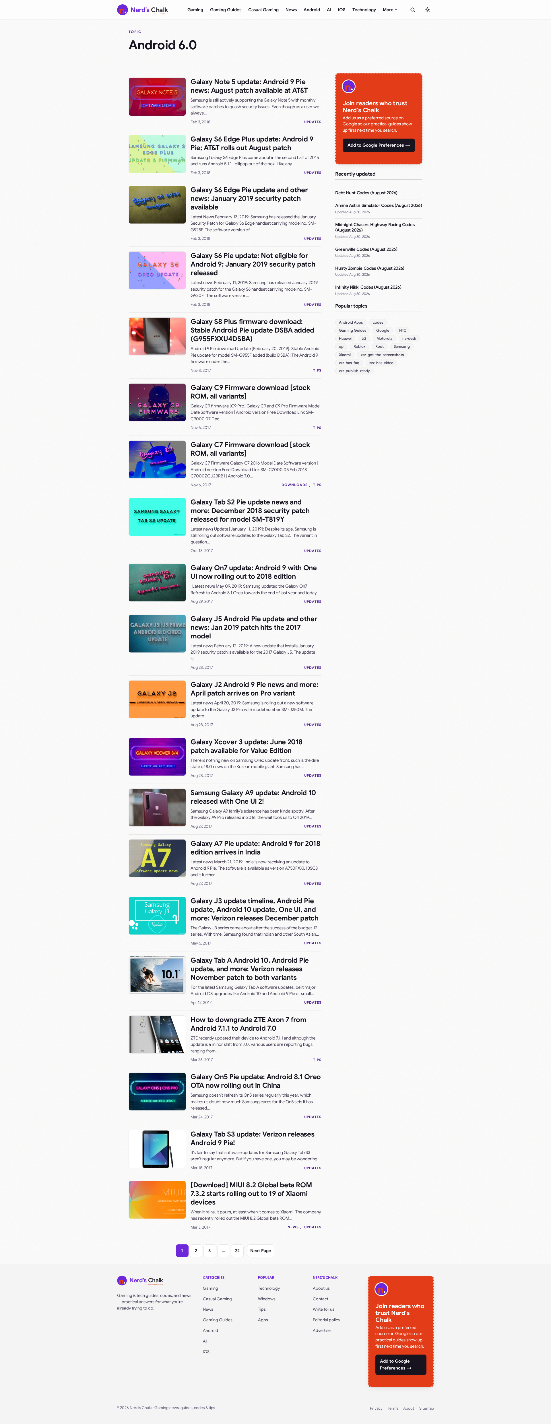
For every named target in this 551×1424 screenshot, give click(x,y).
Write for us (323, 1309)
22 (237, 1250)
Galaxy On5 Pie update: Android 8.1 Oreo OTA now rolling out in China (256, 1081)
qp (341, 346)
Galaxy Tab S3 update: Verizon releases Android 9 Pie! (252, 1138)
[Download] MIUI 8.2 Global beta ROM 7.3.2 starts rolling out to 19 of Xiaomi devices (251, 1194)
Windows (267, 1298)
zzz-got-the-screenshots (382, 354)
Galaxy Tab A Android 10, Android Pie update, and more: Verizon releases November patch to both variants (250, 969)
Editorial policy (326, 1319)
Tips (317, 370)
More (388, 9)
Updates (312, 122)
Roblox (359, 346)
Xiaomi (345, 354)
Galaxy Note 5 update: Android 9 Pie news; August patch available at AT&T (249, 86)
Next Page (260, 1250)
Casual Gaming (263, 9)
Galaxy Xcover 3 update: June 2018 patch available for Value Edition (247, 746)
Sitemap (426, 1408)
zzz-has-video (381, 362)
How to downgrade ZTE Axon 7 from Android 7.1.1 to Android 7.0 (248, 1024)
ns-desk (409, 338)
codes (378, 322)
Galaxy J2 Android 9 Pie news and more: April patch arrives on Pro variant (254, 689)
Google (382, 330)
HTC (402, 330)
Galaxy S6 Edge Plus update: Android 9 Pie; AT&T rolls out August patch (252, 143)
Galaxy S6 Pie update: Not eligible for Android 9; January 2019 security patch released (253, 264)
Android (312, 9)
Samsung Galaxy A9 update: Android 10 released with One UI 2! (253, 797)
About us (321, 1288)
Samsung (402, 346)
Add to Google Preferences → (379, 145)
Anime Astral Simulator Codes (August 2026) (378, 205)
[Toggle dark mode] (427, 9)
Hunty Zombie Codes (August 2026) (369, 268)
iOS (342, 9)
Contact (320, 1298)
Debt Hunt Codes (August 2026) (366, 192)
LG (364, 338)
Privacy (376, 1408)
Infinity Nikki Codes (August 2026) (368, 287)
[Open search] (412, 9)
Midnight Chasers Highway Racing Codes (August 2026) (374, 227)
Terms (393, 1408)
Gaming (195, 9)
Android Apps (351, 322)
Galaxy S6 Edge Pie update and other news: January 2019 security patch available (249, 198)
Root (379, 346)
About (408, 1408)
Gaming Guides (225, 9)
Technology (364, 9)
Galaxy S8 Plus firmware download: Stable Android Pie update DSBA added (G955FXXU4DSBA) (252, 330)
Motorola (384, 338)
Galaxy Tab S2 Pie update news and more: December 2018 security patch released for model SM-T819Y (250, 511)
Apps (263, 1319)
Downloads (295, 485)
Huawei (345, 338)
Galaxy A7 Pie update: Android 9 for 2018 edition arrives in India (256, 847)
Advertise (322, 1330)
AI (329, 9)
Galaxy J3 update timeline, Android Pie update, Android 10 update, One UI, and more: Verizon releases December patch (255, 909)
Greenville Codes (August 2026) (366, 249)
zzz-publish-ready (354, 370)
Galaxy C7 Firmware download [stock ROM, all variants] (250, 449)
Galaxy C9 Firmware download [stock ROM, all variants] (250, 392)
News (291, 9)
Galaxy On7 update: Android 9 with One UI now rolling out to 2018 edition (254, 572)
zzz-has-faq (349, 362)
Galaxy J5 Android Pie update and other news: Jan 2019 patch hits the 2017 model (254, 627)
